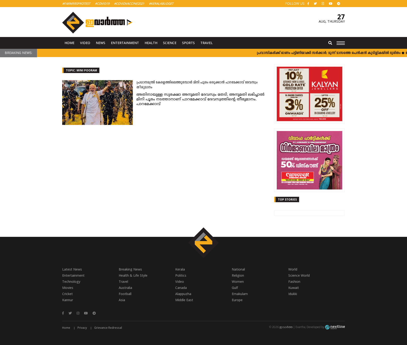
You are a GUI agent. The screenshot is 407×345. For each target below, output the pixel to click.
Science (169, 43)
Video (85, 43)
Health (151, 43)
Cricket (67, 294)
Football (125, 294)
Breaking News (130, 269)
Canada (181, 287)
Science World (299, 275)
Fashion (294, 281)
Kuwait (293, 287)
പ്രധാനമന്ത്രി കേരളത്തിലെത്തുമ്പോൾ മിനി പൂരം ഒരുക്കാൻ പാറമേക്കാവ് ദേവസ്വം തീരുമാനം (196, 85)
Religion (238, 275)
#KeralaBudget (161, 3)
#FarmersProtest (76, 3)
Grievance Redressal (108, 328)
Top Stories (287, 199)
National (238, 269)
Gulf (235, 287)
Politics (180, 275)
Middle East (184, 300)
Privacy (82, 328)
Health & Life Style (133, 275)
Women (238, 281)
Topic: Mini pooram (81, 70)
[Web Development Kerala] (335, 327)
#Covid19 (102, 3)
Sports (188, 43)
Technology (71, 281)
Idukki (292, 294)
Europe (237, 300)
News (100, 43)
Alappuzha (183, 294)
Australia (125, 287)
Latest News (72, 269)
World (292, 269)
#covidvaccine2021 (129, 3)
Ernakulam (240, 294)
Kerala (180, 269)
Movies (67, 287)
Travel (206, 43)
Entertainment (125, 43)
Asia (122, 300)
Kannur (67, 300)
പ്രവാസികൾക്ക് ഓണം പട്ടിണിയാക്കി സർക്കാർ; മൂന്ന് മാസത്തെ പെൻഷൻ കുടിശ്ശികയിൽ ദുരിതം (322, 53)
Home (69, 43)
